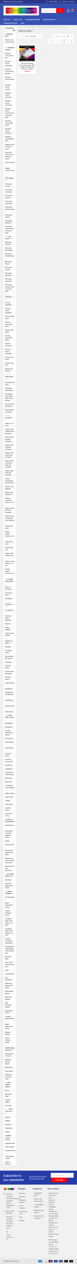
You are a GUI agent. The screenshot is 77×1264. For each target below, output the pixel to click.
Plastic (7, 841)
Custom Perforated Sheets (9, 733)
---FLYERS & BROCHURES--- (9, 581)
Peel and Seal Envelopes (9, 411)
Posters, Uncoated (8, 345)
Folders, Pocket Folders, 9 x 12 (9, 534)
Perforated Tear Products (10, 786)
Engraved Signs (8, 958)
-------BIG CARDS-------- (9, 237)
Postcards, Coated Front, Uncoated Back (9, 230)
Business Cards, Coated (8, 87)
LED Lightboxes (8, 979)
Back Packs (9, 1067)
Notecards (8, 778)
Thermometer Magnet (9, 634)
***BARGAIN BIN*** (9, 35)
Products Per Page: (59, 36)
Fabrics (7, 1132)
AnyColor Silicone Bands (8, 1062)
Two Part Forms (8, 809)
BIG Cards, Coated (8, 268)
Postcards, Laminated (8, 202)
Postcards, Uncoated (8, 191)
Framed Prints (9, 974)
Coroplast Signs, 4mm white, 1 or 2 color (9, 922)
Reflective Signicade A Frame (9, 985)
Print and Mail (9, 1147)
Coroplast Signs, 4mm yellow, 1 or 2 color (9, 932)
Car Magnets (9, 610)
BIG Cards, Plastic (8, 263)
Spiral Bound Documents (9, 657)
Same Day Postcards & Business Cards (9, 156)
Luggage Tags (10, 1143)
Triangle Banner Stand (9, 1017)
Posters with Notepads (9, 672)
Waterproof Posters (9, 370)
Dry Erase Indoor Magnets (8, 618)
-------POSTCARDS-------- (9, 178)
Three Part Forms (8, 815)
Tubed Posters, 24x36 (8, 1040)
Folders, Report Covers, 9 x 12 (9, 571)
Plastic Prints (9, 825)
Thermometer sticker (9, 1157)
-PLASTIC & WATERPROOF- (10, 820)
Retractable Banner (9, 992)
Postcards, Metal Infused (9, 208)
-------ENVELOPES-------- (10, 377)
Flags (7, 970)
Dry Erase (8, 880)
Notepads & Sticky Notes (9, 693)
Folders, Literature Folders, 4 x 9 (9, 500)
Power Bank (9, 1071)
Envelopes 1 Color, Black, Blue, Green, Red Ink (9, 397)
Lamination (8, 769)
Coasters (8, 1124)
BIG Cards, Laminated (8, 249)
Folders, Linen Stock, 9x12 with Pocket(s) (10, 518)
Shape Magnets (8, 628)
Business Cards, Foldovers (8, 131)
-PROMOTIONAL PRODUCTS (10, 1048)
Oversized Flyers (8, 594)
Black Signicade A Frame (9, 905)
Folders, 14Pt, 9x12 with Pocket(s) (9, 447)
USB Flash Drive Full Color (8, 1077)
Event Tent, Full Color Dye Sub (9, 964)
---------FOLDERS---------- (9, 418)
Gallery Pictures (8, 1163)
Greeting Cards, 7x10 (8, 760)
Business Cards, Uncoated (8, 103)
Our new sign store (10, 23)
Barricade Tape (8, 1095)
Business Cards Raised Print (9, 139)
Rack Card (8, 782)
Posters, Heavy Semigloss (8, 310)
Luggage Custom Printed (8, 1137)
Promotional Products (9, 1055)
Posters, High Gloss (9, 317)
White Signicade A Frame (9, 1026)
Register (71, 1)
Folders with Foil (9, 549)
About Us (6, 19)
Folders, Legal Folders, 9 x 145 (9, 563)
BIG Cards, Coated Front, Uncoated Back (9, 288)
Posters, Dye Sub (9, 364)
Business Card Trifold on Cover (9, 147)
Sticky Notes (9, 700)
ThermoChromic (10, 1150)
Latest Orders (9, 162)
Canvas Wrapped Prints (8, 913)
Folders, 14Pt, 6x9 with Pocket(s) (9, 439)
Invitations (8, 765)
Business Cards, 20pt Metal (9, 123)
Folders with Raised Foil (9, 493)
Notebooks (8, 688)
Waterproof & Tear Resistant (9, 868)
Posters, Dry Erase (9, 358)
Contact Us (17, 19)
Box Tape (8, 1105)
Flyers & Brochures (8, 588)
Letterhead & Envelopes (9, 405)
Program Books (8, 667)
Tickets (7, 800)
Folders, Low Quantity (9, 488)
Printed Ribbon (7, 1101)
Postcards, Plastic (8, 216)
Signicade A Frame (9, 1012)
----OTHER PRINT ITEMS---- (9, 717)
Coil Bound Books (8, 651)
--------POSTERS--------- (9, 297)
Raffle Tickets (9, 793)
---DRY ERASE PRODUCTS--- (9, 875)
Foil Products (9, 748)
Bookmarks (8, 727)
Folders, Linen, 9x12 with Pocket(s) (10, 510)
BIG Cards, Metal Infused (9, 255)
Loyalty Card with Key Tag (9, 773)
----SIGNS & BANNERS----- (9, 892)
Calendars (8, 662)
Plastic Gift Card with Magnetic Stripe (9, 834)
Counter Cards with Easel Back (8, 941)
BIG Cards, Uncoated (8, 280)
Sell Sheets (9, 598)
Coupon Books (9, 683)
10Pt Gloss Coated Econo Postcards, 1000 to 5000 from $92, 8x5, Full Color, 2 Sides (27, 66)
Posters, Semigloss (8, 304)
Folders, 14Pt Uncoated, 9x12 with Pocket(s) (9, 464)
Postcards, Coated (8, 185)
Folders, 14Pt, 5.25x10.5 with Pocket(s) (9, 431)
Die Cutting (9, 738)
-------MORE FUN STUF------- (9, 1111)
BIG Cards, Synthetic (8, 274)
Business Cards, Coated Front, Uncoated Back (9, 113)
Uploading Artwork (32, 19)
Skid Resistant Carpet (8, 1005)
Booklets (8, 647)
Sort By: (22, 36)
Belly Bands (9, 723)
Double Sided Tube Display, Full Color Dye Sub (9, 950)
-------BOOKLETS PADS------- (8, 641)
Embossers (8, 1128)
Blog (22, 23)
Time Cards (9, 804)
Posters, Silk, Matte (9, 331)
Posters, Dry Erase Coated (9, 41)
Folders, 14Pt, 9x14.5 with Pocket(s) (9, 455)
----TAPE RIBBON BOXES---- (8, 1085)
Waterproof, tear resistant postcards (10, 860)
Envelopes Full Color (10, 383)
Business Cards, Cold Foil (9, 56)
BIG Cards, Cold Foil (8, 243)
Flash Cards (9, 712)
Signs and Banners (8, 998)
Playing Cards (9, 706)
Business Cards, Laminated (8, 63)
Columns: (52, 41)
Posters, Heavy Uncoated (8, 351)
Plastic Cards (9, 844)
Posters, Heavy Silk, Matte (8, 338)
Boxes (7, 1090)
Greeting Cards (8, 755)
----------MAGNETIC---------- (9, 604)
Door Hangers (9, 742)
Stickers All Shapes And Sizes (9, 852)
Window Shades (7, 1033)
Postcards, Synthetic (8, 222)
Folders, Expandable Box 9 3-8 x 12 (9, 481)
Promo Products (49, 19)
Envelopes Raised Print (9, 389)
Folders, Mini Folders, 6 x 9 (9, 554)
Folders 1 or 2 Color (9, 424)
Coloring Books (8, 678)
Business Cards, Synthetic (8, 95)
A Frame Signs (9, 897)
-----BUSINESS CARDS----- (9, 49)
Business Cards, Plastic (9, 78)
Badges (7, 1121)
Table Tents (9, 797)
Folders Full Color (9, 527)
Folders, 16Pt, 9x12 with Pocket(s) (9, 473)
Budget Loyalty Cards (9, 169)
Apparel (7, 1117)
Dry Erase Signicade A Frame (9, 886)
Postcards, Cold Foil (8, 196)
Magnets (8, 624)
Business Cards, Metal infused (9, 71)
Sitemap (22, 1220)
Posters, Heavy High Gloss (8, 324)
